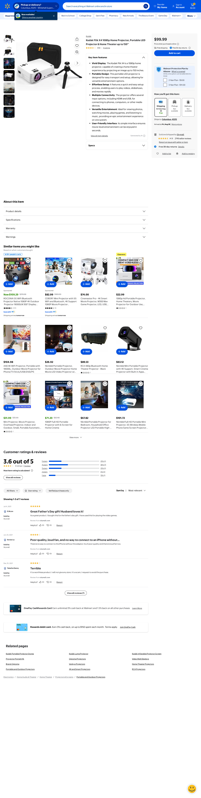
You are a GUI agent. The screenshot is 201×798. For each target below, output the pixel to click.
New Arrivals (128, 15)
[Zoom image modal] (77, 52)
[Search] (145, 6)
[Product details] (144, 211)
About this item (14, 201)
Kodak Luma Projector (78, 654)
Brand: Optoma (12, 664)
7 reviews (27, 466)
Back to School (68, 15)
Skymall (180, 134)
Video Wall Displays (140, 659)
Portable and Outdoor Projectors (20, 669)
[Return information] (189, 48)
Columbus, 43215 (169, 119)
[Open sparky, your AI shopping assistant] (191, 788)
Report (60, 525)
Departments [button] (11, 16)
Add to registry (188, 153)
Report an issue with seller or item (173, 142)
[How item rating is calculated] (32, 470)
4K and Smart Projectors (79, 669)
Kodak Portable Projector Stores (20, 654)
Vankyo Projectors (77, 664)
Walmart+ (176, 15)
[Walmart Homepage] (7, 6)
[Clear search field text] (139, 6)
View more (74, 437)
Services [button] (30, 16)
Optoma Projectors (77, 659)
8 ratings (106, 48)
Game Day (162, 15)
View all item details (99, 136)
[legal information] (178, 44)
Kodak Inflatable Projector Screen (146, 654)
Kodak (88, 36)
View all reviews (13, 477)
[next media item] (77, 63)
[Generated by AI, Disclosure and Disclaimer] (144, 135)
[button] (160, 6)
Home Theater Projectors (143, 664)
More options (177, 124)
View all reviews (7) (75, 593)
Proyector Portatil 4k (15, 659)
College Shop (85, 15)
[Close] (54, 16)
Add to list (166, 153)
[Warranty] (144, 228)
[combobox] (106, 6)
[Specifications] (144, 220)
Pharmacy (113, 15)
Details (181, 146)
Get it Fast (100, 15)
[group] (98, 48)
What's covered (178, 71)
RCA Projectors (138, 669)
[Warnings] (144, 237)
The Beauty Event (146, 15)
